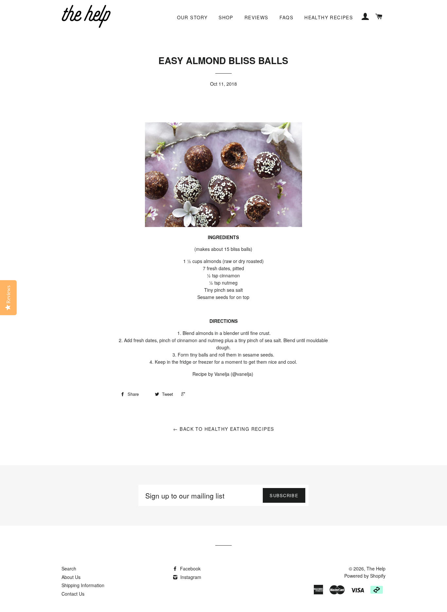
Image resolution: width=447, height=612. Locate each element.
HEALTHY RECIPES (328, 17)
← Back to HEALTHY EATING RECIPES (223, 429)
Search (69, 568)
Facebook (190, 568)
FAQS (286, 17)
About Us (71, 577)
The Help (376, 568)
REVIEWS (256, 17)
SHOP (226, 17)
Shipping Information (83, 585)
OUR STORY (192, 17)
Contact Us (73, 593)
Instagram (190, 577)
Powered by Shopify (364, 575)
